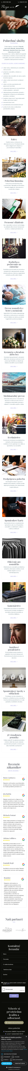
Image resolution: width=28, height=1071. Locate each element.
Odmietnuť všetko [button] (20, 1063)
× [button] (26, 1036)
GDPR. (8, 984)
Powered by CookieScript (14, 1069)
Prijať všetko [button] (6, 1063)
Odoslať (14, 996)
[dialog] (14, 1053)
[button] (14, 1067)
